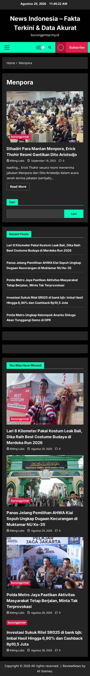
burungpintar (20, 136)
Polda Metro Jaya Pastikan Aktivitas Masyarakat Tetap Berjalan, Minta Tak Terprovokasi (42, 600)
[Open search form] (49, 47)
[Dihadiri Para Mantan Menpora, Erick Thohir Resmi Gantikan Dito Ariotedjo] (45, 117)
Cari (12, 202)
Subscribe (77, 47)
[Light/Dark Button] (40, 47)
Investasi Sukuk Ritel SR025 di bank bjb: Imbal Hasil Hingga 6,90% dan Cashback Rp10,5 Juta (45, 638)
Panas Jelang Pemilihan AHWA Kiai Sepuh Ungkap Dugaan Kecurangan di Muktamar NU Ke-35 (42, 518)
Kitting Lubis (17, 161)
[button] (7, 47)
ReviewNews (72, 666)
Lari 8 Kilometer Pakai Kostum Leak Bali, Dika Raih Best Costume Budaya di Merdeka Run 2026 (44, 437)
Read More (20, 187)
